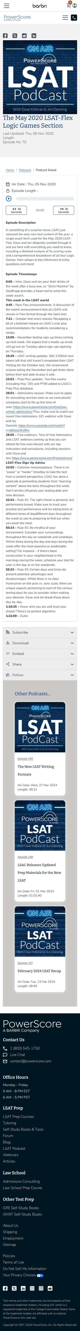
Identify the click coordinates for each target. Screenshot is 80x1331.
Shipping (10, 1231)
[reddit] (48, 1289)
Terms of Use (13, 1262)
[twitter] (12, 1289)
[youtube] (30, 1289)
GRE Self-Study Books (21, 1207)
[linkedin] (21, 1289)
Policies (9, 1255)
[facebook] (5, 1289)
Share (16, 664)
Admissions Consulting (21, 1181)
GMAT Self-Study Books (22, 1214)
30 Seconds (16, 210)
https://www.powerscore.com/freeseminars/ (42, 458)
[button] (7, 5)
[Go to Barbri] (40, 5)
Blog (6, 1142)
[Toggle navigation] (66, 18)
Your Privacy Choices (19, 1275)
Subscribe (19, 632)
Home (10, 170)
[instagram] (39, 1289)
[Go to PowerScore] (17, 17)
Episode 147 (25, 963)
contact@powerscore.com (30, 1061)
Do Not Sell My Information (24, 1268)
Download (20, 643)
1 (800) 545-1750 (24, 1048)
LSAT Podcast (14, 1148)
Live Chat (17, 1054)
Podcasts (25, 170)
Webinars (10, 1154)
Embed (17, 653)
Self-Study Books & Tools (23, 1129)
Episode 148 (25, 857)
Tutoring (9, 1123)
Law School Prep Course (22, 1187)
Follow (17, 675)
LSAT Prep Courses (18, 1116)
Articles (9, 1161)
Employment (13, 1238)
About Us (10, 1225)
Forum (8, 1135)
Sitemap (9, 1244)
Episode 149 (25, 758)
